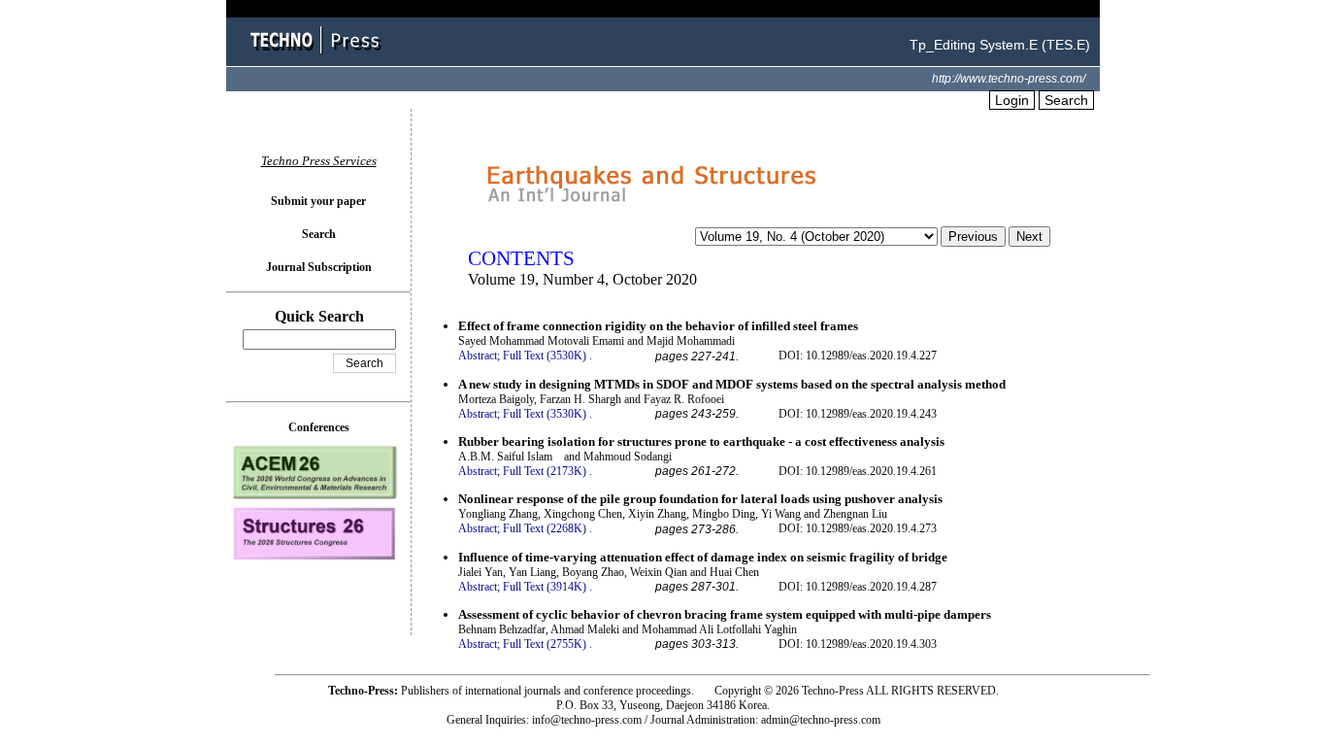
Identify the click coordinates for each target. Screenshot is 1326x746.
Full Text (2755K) (544, 644)
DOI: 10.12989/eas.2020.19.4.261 (858, 471)
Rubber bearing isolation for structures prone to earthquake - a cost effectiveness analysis (701, 441)
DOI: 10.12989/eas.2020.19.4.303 (858, 644)
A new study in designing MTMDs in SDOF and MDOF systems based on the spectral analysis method (732, 384)
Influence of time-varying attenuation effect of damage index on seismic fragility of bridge (702, 557)
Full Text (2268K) (544, 528)
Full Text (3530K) (544, 355)
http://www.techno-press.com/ (1008, 78)
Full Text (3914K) (544, 586)
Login (1012, 100)
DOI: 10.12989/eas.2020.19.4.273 (858, 528)
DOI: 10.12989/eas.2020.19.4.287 (858, 586)
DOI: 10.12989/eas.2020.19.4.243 (858, 414)
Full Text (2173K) (544, 471)
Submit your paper (318, 201)
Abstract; (479, 355)
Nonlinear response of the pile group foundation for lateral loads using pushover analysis (700, 499)
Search (1066, 100)
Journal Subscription (319, 267)
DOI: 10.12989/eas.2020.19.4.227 (858, 355)
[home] (318, 56)
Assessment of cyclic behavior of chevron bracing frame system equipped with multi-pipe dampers (724, 614)
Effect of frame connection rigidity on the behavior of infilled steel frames (658, 326)
